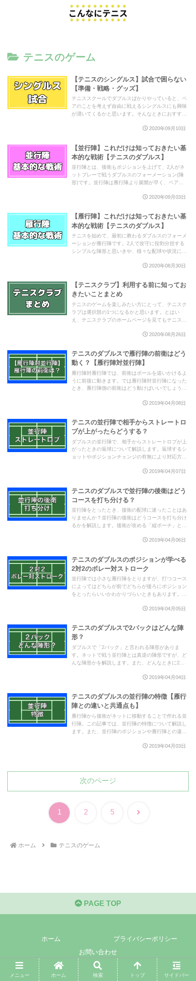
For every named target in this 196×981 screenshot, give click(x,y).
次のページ (98, 781)
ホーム (51, 938)
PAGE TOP (101, 903)
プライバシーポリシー (145, 938)
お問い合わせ (98, 952)
